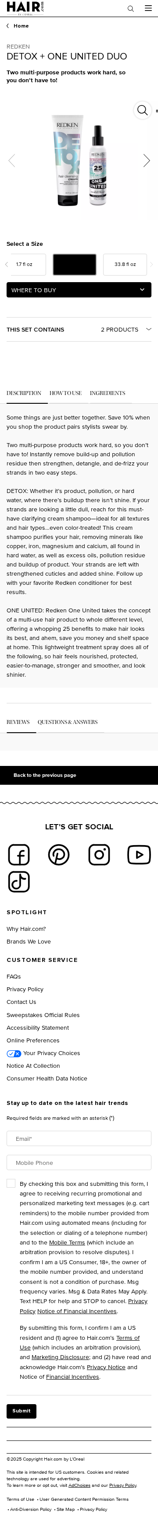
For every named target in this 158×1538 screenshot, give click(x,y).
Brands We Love (29, 941)
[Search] (130, 8)
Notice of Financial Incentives (77, 1311)
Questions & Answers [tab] (67, 722)
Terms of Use (20, 1499)
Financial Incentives (72, 1376)
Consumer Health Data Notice (47, 1078)
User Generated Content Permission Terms (84, 1499)
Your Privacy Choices (51, 1053)
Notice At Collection (33, 1065)
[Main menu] (148, 8)
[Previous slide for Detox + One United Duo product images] (11, 160)
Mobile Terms (67, 1242)
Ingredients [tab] (107, 393)
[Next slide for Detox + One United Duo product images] (146, 160)
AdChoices (79, 1485)
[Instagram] (99, 855)
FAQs (14, 976)
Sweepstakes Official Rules (43, 1014)
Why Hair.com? (26, 928)
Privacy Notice (106, 1367)
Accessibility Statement (38, 1027)
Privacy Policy (25, 989)
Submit (21, 1411)
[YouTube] (139, 855)
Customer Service (42, 960)
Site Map (66, 1509)
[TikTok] (19, 882)
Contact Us (21, 1001)
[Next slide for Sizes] (151, 264)
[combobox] (79, 289)
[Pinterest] (58, 855)
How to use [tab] (66, 393)
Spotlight (27, 912)
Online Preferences (33, 1040)
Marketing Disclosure (60, 1357)
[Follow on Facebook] (19, 855)
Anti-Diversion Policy (30, 1509)
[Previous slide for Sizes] (6, 264)
